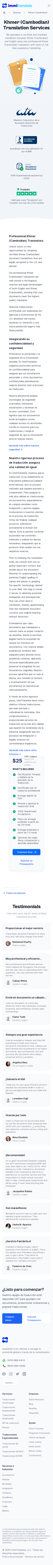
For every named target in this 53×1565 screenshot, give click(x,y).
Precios (5, 1427)
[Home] (4, 12)
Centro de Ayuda (37, 1437)
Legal (4, 1506)
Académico (7, 1497)
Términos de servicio (34, 1556)
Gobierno (6, 1493)
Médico (5, 1511)
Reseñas (33, 1408)
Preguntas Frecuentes (39, 1433)
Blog (31, 1404)
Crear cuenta (35, 1442)
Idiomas (17, 12)
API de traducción (10, 1423)
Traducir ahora (9, 1318)
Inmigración (7, 1488)
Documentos (8, 1475)
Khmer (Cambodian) (37, 12)
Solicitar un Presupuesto (26, 862)
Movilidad (6, 1484)
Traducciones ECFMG (12, 1456)
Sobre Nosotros (36, 1399)
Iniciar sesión (35, 1446)
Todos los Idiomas (14, 893)
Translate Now (25, 852)
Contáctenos (35, 1455)
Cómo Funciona (36, 1428)
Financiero (7, 1502)
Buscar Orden (35, 1451)
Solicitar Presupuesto (34, 1318)
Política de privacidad (12, 1556)
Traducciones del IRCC (13, 1451)
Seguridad (34, 1413)
